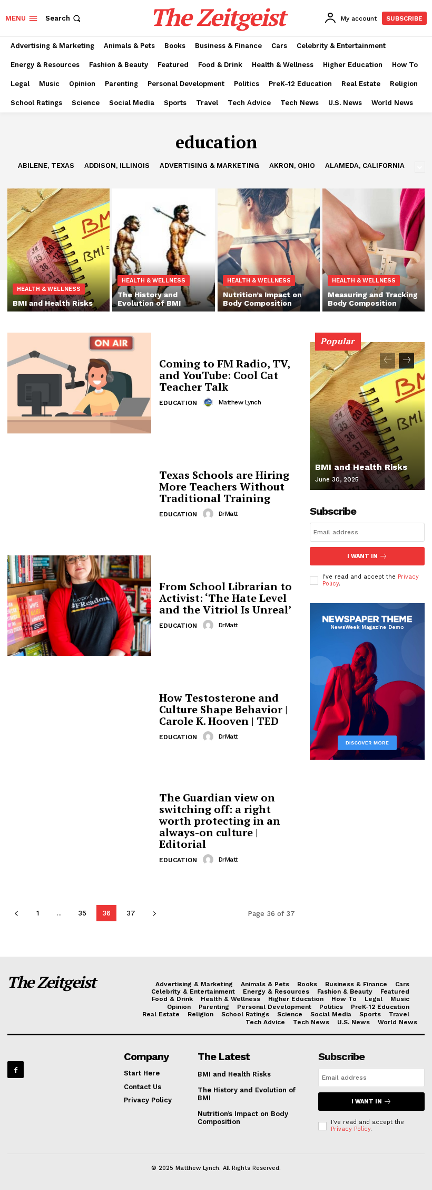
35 (82, 913)
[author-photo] (210, 402)
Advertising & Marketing (209, 165)
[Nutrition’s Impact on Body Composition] (269, 249)
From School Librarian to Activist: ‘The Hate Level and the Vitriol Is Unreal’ (225, 598)
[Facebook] (15, 1069)
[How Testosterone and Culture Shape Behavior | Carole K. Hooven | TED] (79, 717)
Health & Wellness (49, 289)
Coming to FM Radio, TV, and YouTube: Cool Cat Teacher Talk (224, 375)
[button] (64, 18)
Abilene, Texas (46, 165)
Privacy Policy (350, 1129)
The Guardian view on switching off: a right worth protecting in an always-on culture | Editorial (219, 820)
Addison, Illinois (117, 165)
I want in (362, 556)
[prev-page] (16, 913)
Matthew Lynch (240, 402)
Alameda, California (365, 165)
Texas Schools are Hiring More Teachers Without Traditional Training (224, 486)
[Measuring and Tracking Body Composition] (373, 249)
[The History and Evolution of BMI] (163, 249)
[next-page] (154, 913)
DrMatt (228, 513)
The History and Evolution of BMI (247, 1094)
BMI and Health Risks (361, 467)
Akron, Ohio (292, 165)
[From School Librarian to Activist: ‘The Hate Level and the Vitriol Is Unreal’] (79, 605)
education (178, 403)
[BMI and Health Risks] (58, 249)
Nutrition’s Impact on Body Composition (243, 1118)
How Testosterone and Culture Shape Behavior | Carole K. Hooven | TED (223, 709)
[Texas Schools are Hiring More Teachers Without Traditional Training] (79, 494)
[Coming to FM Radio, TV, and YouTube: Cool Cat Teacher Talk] (79, 383)
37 (130, 913)
